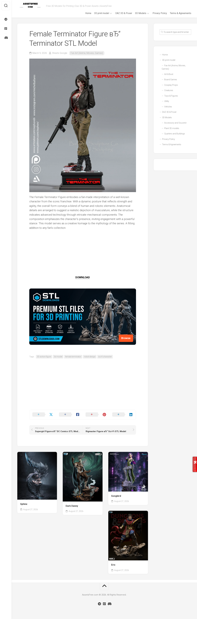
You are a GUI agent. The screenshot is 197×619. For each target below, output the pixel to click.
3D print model (101, 13)
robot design (89, 356)
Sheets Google (59, 53)
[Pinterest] (6, 29)
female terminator (73, 356)
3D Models (140, 13)
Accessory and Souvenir (175, 123)
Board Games (170, 79)
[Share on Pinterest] (96, 414)
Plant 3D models (171, 128)
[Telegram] (6, 19)
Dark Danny (72, 506)
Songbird (116, 496)
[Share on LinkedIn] (122, 414)
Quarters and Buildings (174, 133)
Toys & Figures (171, 96)
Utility (166, 101)
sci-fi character (105, 356)
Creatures (168, 90)
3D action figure (44, 356)
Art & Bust (168, 74)
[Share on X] (42, 414)
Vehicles (168, 106)
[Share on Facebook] (69, 414)
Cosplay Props (171, 85)
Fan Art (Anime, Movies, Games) (87, 53)
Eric (113, 564)
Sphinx (23, 504)
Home (88, 13)
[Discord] (6, 38)
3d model (58, 356)
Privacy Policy (160, 13)
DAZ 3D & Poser (123, 13)
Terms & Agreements (180, 13)
